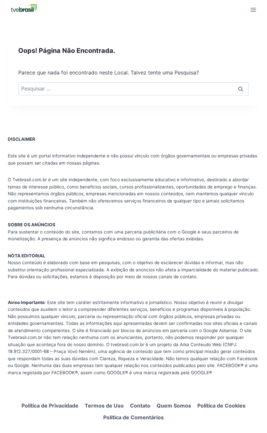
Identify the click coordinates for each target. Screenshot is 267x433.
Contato (140, 405)
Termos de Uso (104, 405)
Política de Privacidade (49, 405)
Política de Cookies (221, 405)
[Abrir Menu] (253, 10)
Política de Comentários (133, 417)
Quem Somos (174, 405)
